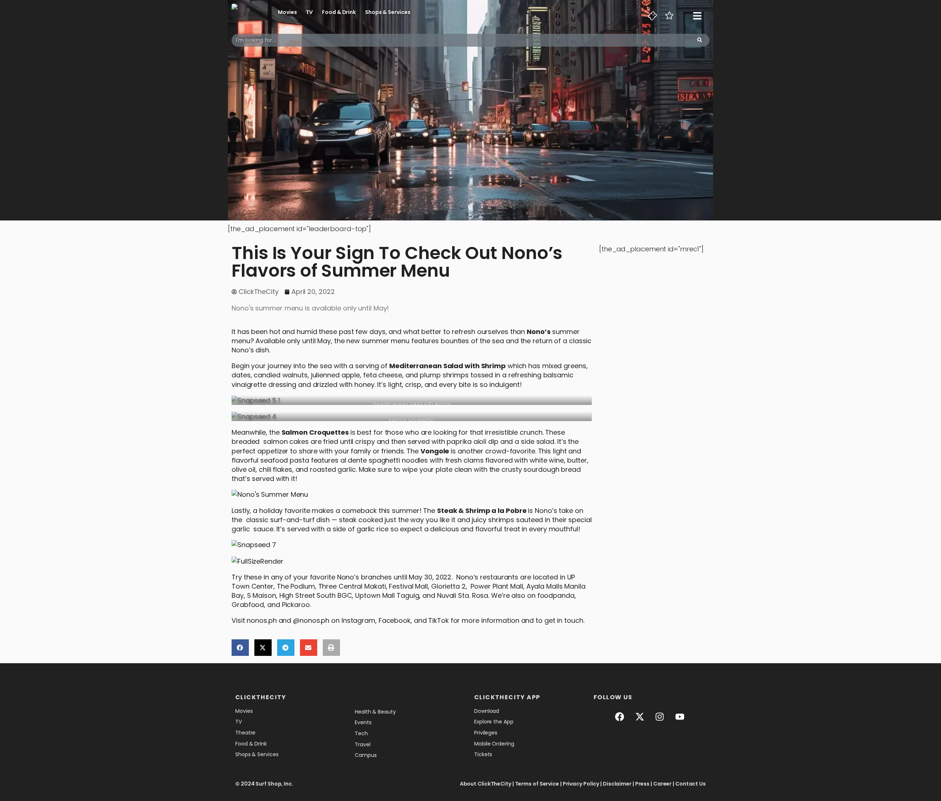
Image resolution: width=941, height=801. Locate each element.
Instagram (358, 620)
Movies (287, 12)
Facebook (395, 620)
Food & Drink (339, 12)
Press (642, 783)
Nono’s (538, 331)
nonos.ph (261, 620)
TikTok (438, 620)
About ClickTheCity (485, 783)
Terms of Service (537, 783)
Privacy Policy (581, 783)
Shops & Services (387, 12)
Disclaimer (617, 783)
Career (662, 783)
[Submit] (699, 40)
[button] (240, 647)
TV (309, 12)
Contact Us (690, 783)
